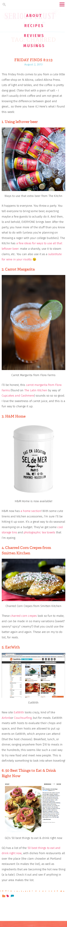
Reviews (34, 35)
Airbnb (6, 718)
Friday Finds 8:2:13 (33, 59)
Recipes (34, 25)
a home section (31, 511)
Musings (34, 45)
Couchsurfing (22, 718)
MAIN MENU (62, 4)
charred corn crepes (23, 616)
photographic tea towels (39, 532)
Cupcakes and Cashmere (18, 395)
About (34, 15)
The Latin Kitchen (35, 390)
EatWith (19, 712)
